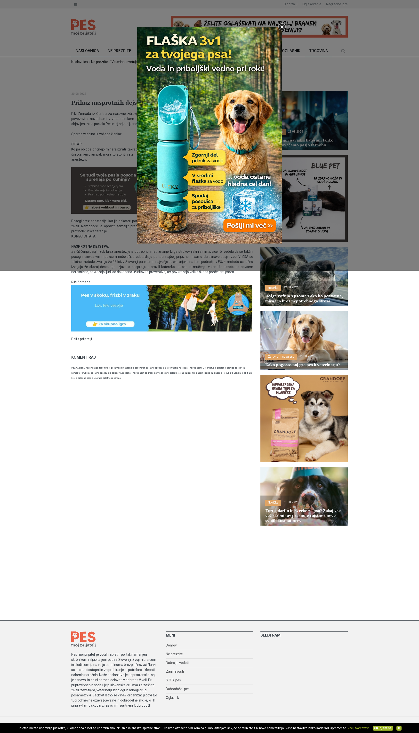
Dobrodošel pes (178, 689)
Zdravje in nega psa (281, 356)
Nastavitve (362, 728)
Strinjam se (383, 728)
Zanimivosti (175, 671)
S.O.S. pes (173, 680)
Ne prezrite (174, 654)
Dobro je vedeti (177, 663)
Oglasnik (172, 698)
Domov (171, 645)
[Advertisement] (209, 572)
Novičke (273, 288)
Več (350, 728)
